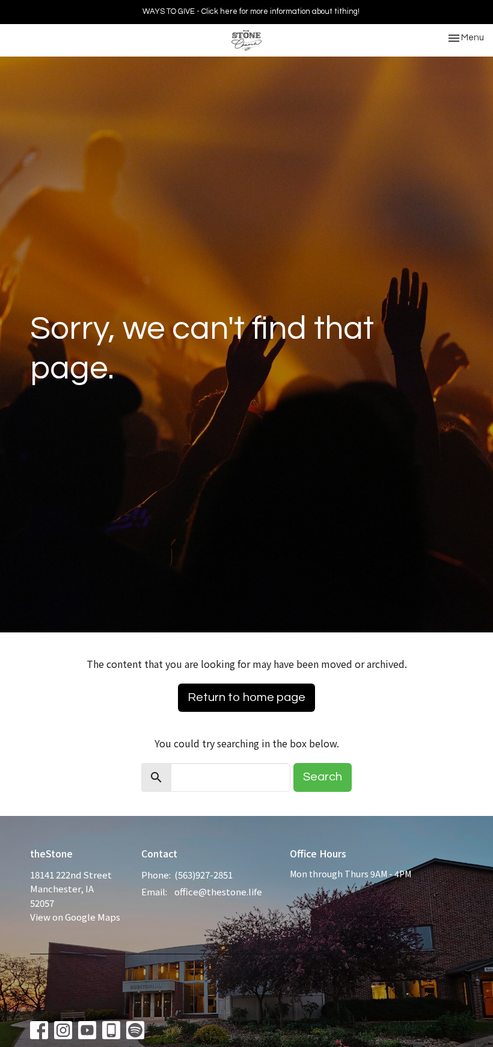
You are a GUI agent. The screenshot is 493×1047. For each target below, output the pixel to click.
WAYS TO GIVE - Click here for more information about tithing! (251, 11)
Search (322, 777)
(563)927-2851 (203, 874)
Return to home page (246, 697)
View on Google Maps (75, 916)
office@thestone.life (218, 891)
